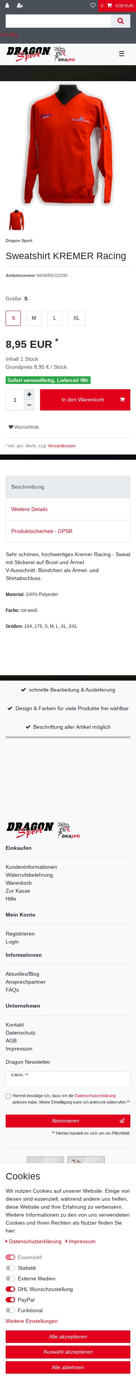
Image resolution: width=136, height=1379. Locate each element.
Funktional (30, 1310)
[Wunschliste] (93, 6)
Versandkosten (61, 445)
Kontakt (15, 1025)
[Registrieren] (20, 6)
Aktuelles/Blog (22, 974)
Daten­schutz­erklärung (36, 1241)
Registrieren (20, 934)
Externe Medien (37, 1278)
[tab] (68, 487)
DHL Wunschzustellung (45, 1289)
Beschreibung (27, 487)
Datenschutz (21, 1033)
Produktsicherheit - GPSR (42, 531)
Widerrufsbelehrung (29, 875)
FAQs (12, 990)
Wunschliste (26, 427)
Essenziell (30, 1257)
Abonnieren (65, 1121)
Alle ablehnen (68, 1367)
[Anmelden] (8, 6)
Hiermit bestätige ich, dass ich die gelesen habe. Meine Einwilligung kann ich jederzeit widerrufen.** (71, 1098)
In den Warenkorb (83, 399)
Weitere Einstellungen (32, 1321)
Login (12, 942)
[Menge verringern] (29, 405)
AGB (11, 1041)
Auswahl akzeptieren (68, 1352)
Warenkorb (19, 883)
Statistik (27, 1268)
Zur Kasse (18, 891)
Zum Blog (8, 34)
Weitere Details (29, 509)
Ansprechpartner (26, 982)
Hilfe (11, 899)
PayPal (26, 1300)
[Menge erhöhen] (29, 394)
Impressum (19, 1049)
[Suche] (120, 21)
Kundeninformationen (31, 867)
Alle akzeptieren (68, 1336)
